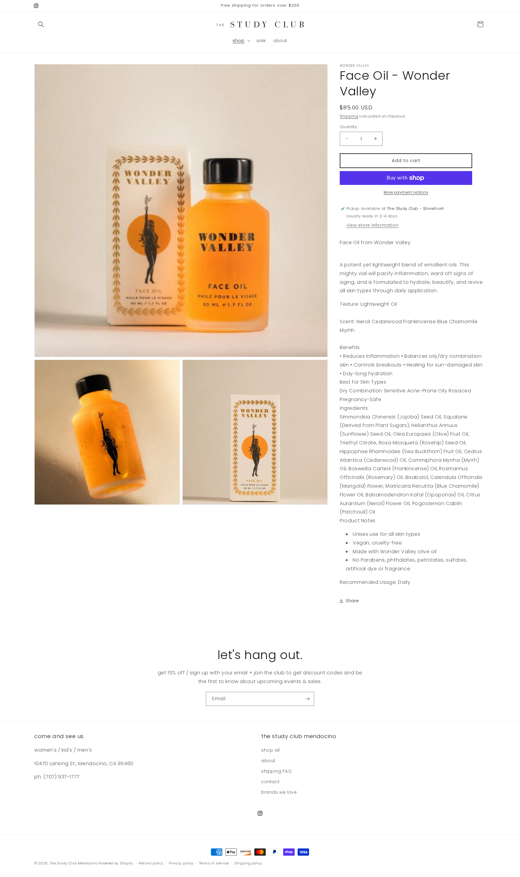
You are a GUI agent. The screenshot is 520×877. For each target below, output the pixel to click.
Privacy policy (181, 863)
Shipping (349, 116)
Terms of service (214, 863)
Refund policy (151, 863)
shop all (270, 750)
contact (270, 782)
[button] (41, 24)
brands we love (279, 792)
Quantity (348, 127)
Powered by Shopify (115, 863)
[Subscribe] (307, 699)
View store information (372, 225)
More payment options (406, 192)
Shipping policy (248, 863)
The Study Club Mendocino (74, 863)
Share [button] (352, 601)
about (268, 761)
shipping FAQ (276, 771)
